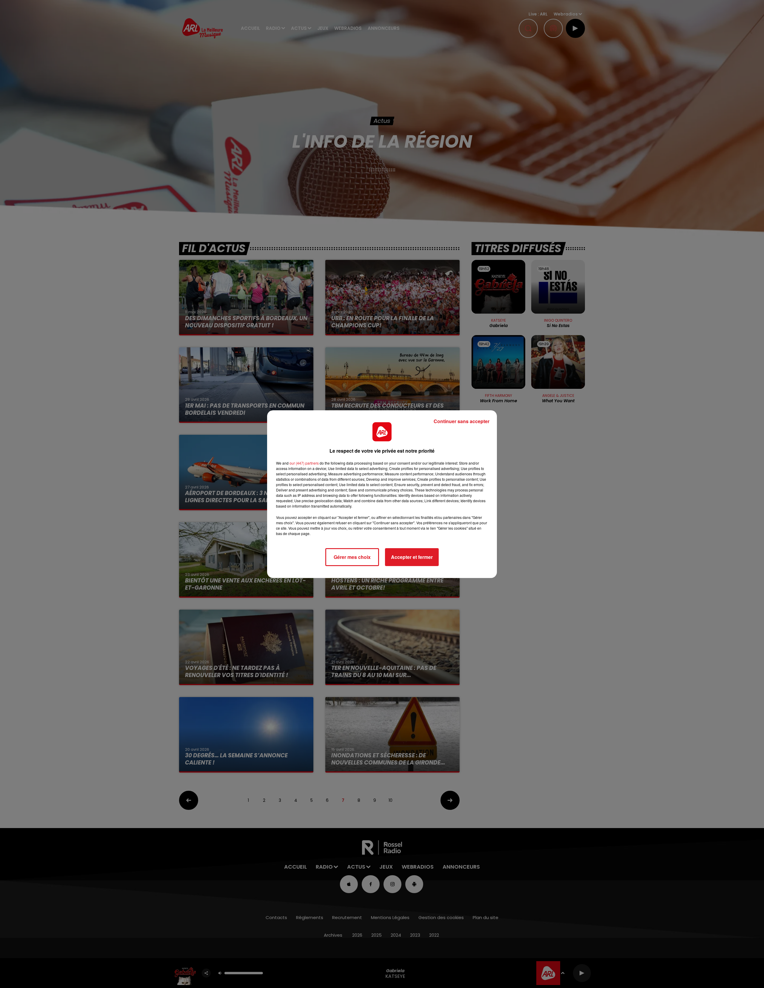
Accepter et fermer (412, 557)
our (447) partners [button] (304, 463)
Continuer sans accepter (461, 421)
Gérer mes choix (352, 557)
